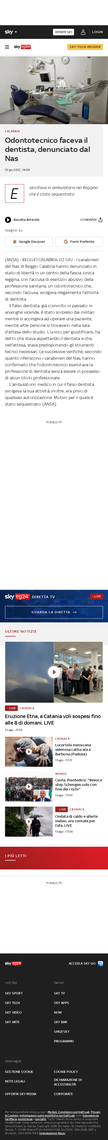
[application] (22, 220)
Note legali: (13, 1061)
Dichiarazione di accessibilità (68, 1082)
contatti (40, 1119)
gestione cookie (19, 1072)
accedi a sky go (82, 963)
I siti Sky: (11, 983)
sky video (13, 1012)
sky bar (60, 1022)
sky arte (12, 1022)
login (97, 32)
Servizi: (59, 983)
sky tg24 (12, 1003)
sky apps (61, 1003)
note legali (15, 1081)
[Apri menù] (7, 46)
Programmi (64, 1041)
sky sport (14, 993)
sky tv (59, 993)
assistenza (25, 1119)
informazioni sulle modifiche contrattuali (47, 1115)
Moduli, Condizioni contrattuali (69, 1112)
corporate (63, 1094)
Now (58, 1012)
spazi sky (62, 1031)
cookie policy (66, 1072)
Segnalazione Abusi (52, 1133)
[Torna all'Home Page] (22, 46)
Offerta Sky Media (20, 1094)
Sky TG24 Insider (85, 47)
